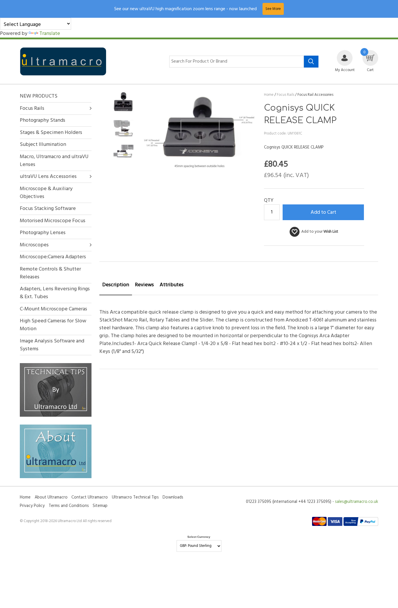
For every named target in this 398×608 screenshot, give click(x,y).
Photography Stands (42, 120)
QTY (269, 200)
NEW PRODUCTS (38, 96)
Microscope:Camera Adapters (53, 257)
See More (273, 9)
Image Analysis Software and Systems (52, 345)
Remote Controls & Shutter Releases (50, 273)
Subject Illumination (43, 144)
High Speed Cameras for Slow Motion (53, 325)
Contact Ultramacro (89, 497)
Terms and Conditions (69, 506)
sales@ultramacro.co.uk (356, 502)
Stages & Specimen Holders (51, 132)
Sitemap (100, 506)
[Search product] (311, 62)
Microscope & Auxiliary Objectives (46, 193)
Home (25, 497)
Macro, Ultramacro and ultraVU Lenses (54, 161)
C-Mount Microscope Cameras (53, 309)
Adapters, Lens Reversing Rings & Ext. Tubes (55, 293)
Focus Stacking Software (48, 208)
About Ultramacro (51, 497)
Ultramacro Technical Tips (135, 497)
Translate (49, 33)
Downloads (173, 497)
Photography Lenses (43, 233)
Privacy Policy (32, 506)
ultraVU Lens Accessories (48, 176)
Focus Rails (32, 108)
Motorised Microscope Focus (52, 221)
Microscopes (34, 245)
